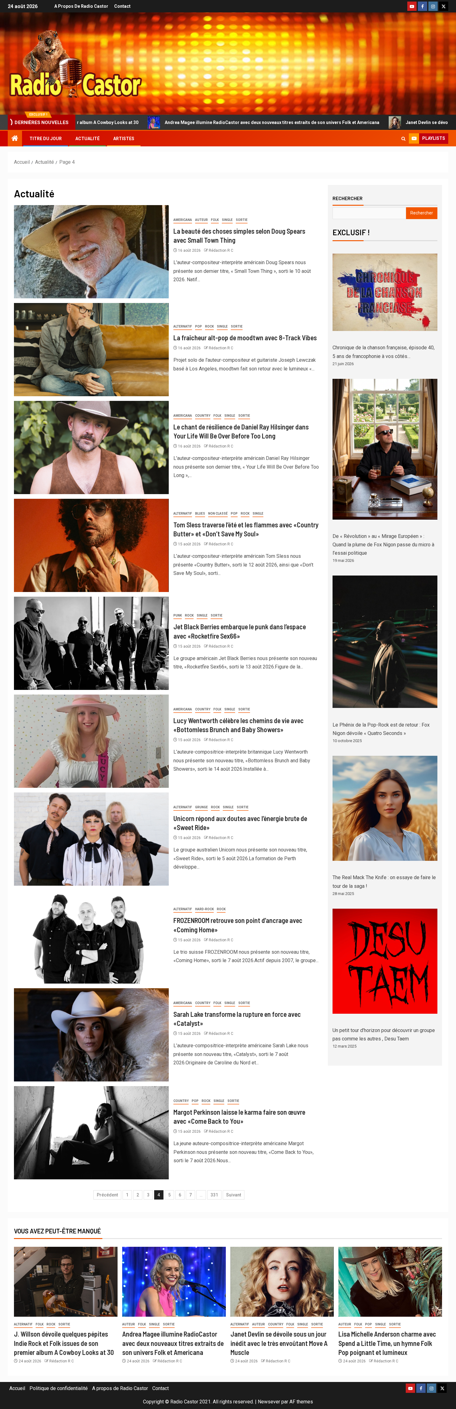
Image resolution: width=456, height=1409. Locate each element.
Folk (215, 220)
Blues (200, 513)
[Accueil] (14, 139)
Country (202, 415)
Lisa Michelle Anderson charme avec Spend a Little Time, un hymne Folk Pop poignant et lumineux (387, 1343)
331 (214, 1194)
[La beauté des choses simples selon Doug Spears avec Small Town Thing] (91, 251)
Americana (182, 220)
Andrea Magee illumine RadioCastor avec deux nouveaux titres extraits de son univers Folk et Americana (164, 122)
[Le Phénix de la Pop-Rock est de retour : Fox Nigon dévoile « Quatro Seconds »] (385, 642)
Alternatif (182, 326)
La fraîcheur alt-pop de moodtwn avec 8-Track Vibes (245, 337)
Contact (122, 6)
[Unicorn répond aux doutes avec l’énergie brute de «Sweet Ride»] (91, 839)
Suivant (233, 1194)
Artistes (123, 138)
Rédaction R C (221, 250)
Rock (209, 326)
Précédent (107, 1194)
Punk (177, 615)
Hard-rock (204, 909)
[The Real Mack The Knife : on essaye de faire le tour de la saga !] (385, 808)
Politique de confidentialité (58, 1388)
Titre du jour (45, 138)
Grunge (201, 807)
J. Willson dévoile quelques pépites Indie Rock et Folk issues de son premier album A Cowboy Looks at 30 (64, 1343)
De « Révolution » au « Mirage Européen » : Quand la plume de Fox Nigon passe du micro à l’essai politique (383, 544)
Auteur (201, 220)
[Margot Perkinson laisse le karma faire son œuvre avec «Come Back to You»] (91, 1132)
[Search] (403, 139)
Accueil (17, 1388)
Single (227, 220)
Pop (198, 326)
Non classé (218, 513)
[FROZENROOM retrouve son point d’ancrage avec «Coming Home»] (91, 937)
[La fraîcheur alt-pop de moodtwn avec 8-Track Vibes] (91, 349)
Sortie (242, 220)
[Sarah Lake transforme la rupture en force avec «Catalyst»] (91, 1034)
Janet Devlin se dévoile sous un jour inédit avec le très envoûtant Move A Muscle (279, 1343)
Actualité (87, 138)
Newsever (269, 1402)
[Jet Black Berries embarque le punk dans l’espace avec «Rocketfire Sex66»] (91, 643)
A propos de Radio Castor (81, 6)
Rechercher (348, 198)
